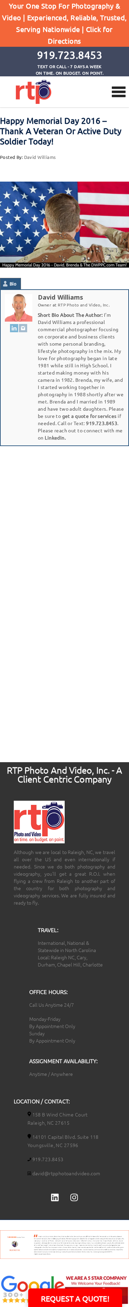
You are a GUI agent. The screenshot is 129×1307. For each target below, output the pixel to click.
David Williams (40, 157)
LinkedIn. (55, 437)
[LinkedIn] (14, 327)
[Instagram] (23, 327)
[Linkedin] (55, 1197)
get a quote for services (89, 416)
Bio (13, 284)
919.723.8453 (101, 423)
